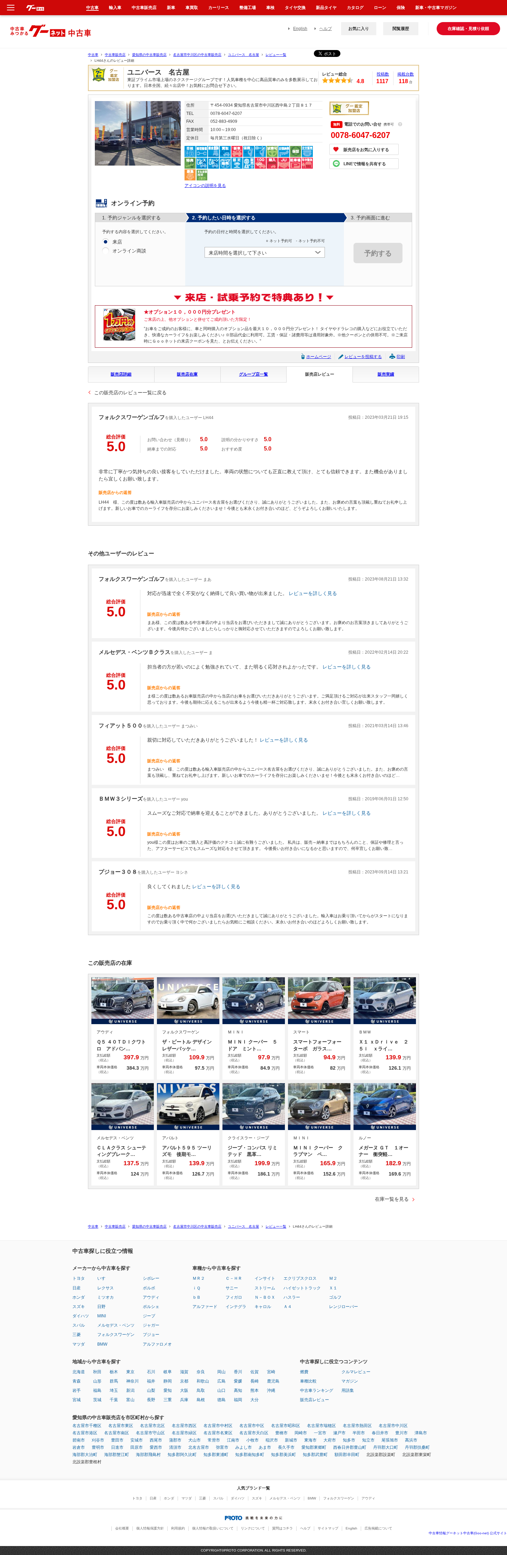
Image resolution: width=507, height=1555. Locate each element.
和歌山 (203, 1381)
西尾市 (156, 1440)
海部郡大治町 (84, 1454)
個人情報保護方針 (150, 1528)
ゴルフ (335, 1297)
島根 (201, 1399)
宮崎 (271, 1371)
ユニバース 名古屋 (243, 55)
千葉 (114, 1399)
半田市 (358, 1432)
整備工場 (247, 7)
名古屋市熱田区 (357, 1425)
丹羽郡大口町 (385, 1447)
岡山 (221, 1371)
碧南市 (78, 1440)
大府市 (330, 1440)
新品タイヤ (326, 7)
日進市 (117, 1447)
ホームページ (318, 356)
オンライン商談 (129, 251)
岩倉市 (78, 1447)
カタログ (355, 7)
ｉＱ (196, 1288)
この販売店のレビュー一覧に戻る (130, 392)
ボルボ (149, 1288)
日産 (76, 1288)
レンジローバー (343, 1306)
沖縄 (271, 1390)
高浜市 (411, 1440)
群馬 (114, 1381)
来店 (117, 242)
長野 (151, 1399)
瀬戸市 (339, 1432)
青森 (76, 1381)
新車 (171, 7)
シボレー (151, 1278)
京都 (184, 1381)
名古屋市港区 (84, 1432)
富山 (130, 1399)
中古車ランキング (316, 1390)
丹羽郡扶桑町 (417, 1447)
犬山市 (194, 1440)
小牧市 (252, 1440)
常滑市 (214, 1440)
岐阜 (167, 1371)
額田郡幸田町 (347, 1454)
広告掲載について (378, 1528)
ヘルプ (325, 28)
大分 (254, 1399)
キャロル (263, 1306)
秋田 (97, 1371)
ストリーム (265, 1288)
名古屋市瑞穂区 (321, 1425)
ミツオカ (105, 1297)
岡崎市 (301, 1432)
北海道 (78, 1371)
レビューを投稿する (363, 356)
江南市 (233, 1440)
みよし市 (243, 1447)
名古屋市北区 (152, 1425)
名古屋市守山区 (150, 1432)
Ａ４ (288, 1306)
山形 (97, 1381)
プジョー (151, 1334)
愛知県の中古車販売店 (149, 55)
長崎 (254, 1381)
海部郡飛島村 (148, 1454)
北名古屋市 (198, 1447)
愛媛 (238, 1381)
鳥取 (201, 1390)
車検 (270, 7)
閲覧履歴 (400, 28)
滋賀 (184, 1371)
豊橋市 (281, 1432)
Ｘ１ (333, 1288)
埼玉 (114, 1390)
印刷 (401, 357)
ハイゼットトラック (302, 1288)
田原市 (136, 1447)
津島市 (421, 1432)
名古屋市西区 (184, 1425)
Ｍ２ (333, 1278)
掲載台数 (405, 74)
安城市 (136, 1440)
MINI (101, 1316)
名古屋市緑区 (184, 1432)
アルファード (204, 1306)
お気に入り (358, 28)
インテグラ (236, 1306)
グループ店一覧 (253, 374)
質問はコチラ (282, 1528)
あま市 (265, 1447)
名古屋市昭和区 (285, 1425)
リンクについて (253, 1528)
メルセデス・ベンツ (116, 1325)
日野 (101, 1306)
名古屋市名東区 (217, 1432)
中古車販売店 (115, 55)
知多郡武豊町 (315, 1454)
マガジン (349, 1381)
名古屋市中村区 (217, 1425)
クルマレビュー (355, 1371)
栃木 (114, 1371)
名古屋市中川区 (393, 1425)
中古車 (93, 55)
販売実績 (386, 374)
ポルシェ (151, 1306)
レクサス (105, 1288)
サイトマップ (328, 1528)
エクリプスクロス (300, 1278)
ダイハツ (80, 1316)
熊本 (254, 1390)
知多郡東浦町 (215, 1454)
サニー (232, 1288)
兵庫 (184, 1399)
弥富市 (222, 1447)
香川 (238, 1371)
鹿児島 (273, 1381)
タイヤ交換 (295, 7)
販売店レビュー (319, 374)
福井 (151, 1381)
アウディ (151, 1297)
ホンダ (78, 1297)
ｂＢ (196, 1297)
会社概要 (122, 1528)
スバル (78, 1325)
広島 (221, 1381)
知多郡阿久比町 (182, 1454)
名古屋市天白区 (253, 1432)
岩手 (76, 1390)
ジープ (149, 1316)
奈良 (201, 1371)
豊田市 (117, 1440)
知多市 (349, 1440)
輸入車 (115, 7)
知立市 (368, 1440)
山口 (221, 1390)
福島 (97, 1390)
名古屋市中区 (251, 1425)
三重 (167, 1399)
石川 (151, 1371)
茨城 (97, 1399)
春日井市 (380, 1432)
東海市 (310, 1440)
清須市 (175, 1447)
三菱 (76, 1334)
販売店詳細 (121, 374)
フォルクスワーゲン (116, 1334)
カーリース (218, 7)
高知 (238, 1390)
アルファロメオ (157, 1344)
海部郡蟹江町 (116, 1454)
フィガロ (234, 1297)
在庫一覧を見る (392, 1199)
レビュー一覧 (276, 55)
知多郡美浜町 (283, 1454)
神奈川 (132, 1381)
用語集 (347, 1390)
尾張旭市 (389, 1440)
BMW (102, 1344)
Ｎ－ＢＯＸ (265, 1297)
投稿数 (383, 74)
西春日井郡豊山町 (349, 1447)
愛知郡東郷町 (313, 1447)
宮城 (76, 1399)
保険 (401, 7)
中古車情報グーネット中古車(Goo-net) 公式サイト (468, 1533)
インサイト (265, 1278)
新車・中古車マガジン (436, 7)
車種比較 (308, 1381)
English (300, 28)
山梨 (151, 1390)
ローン (380, 7)
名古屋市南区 (116, 1432)
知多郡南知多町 (249, 1454)
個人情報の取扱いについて (212, 1528)
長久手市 (286, 1447)
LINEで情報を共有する (365, 163)
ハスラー (292, 1297)
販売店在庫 (187, 374)
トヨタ (78, 1278)
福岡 (238, 1399)
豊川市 (401, 1432)
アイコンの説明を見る (205, 185)
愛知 (167, 1390)
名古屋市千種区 (86, 1425)
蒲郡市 (175, 1440)
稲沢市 (272, 1440)
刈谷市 (98, 1440)
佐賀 (254, 1371)
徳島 (221, 1399)
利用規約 (178, 1528)
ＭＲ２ (198, 1278)
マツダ (78, 1344)
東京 (130, 1371)
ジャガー (151, 1325)
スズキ (78, 1306)
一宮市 (320, 1432)
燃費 (304, 1371)
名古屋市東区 (120, 1425)
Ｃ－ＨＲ (234, 1278)
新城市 (291, 1440)
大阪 (184, 1390)
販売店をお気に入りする (366, 149)
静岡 (167, 1381)
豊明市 (98, 1447)
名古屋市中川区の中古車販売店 (197, 55)
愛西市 (156, 1447)
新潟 (130, 1390)
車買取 (192, 7)
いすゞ (103, 1278)
